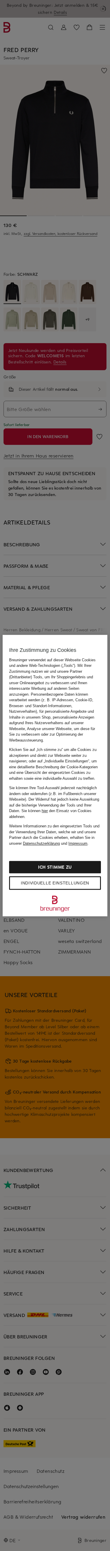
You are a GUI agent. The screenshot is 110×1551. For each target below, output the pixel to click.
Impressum (77, 843)
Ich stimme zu (55, 867)
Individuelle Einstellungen (55, 883)
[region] (55, 775)
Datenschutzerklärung (41, 843)
